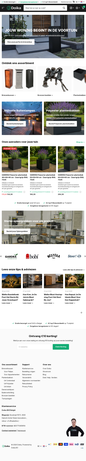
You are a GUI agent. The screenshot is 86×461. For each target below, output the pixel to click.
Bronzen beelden (8, 396)
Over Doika (47, 368)
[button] (85, 159)
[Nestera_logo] (53, 256)
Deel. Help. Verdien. (50, 377)
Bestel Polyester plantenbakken (61, 124)
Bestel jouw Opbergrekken (17, 231)
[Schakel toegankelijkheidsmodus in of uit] (74, 1)
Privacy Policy (27, 386)
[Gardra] (11, 256)
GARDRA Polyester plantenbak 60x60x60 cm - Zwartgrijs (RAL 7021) (71, 177)
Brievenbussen (7, 368)
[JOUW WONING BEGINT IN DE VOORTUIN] (43, 36)
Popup (24, 192)
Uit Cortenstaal (9, 380)
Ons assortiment (9, 364)
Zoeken (64, 8)
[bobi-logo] (32, 256)
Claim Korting (61, 347)
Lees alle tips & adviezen (73, 270)
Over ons (47, 364)
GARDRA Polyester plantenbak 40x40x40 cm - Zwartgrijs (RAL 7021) (15, 177)
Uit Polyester (8, 383)
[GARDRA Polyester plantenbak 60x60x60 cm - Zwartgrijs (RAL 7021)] (71, 159)
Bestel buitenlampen (15, 124)
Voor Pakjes (8, 371)
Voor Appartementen (11, 374)
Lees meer (6, 303)
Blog (44, 374)
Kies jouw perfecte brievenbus (20, 42)
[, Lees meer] (72, 7)
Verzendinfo (26, 377)
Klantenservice (66, 2)
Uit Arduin (7, 386)
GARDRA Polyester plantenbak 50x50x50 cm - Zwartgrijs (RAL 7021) (43, 177)
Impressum (22, 430)
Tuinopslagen (7, 399)
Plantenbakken (7, 377)
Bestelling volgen (28, 371)
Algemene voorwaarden (31, 380)
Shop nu (79, 142)
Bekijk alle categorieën (3, 8)
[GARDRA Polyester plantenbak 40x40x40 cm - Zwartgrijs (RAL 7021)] (15, 159)
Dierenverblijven (8, 389)
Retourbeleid (27, 383)
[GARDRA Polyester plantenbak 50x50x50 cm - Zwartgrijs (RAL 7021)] (43, 159)
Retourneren (27, 374)
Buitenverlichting (8, 393)
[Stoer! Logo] (74, 256)
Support (26, 364)
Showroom (47, 371)
